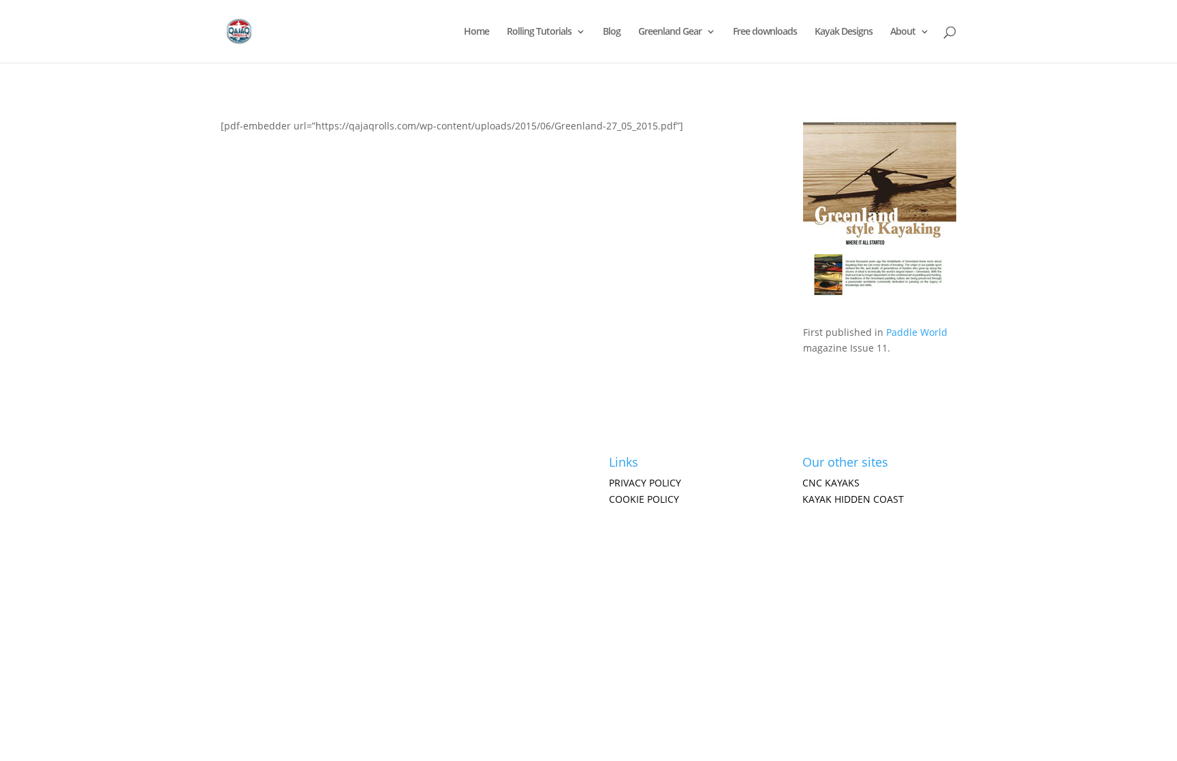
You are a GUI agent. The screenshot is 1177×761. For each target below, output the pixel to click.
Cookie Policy (644, 499)
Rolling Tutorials (539, 32)
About (902, 32)
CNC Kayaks (831, 482)
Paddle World (916, 332)
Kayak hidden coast (853, 499)
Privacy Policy (645, 482)
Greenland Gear (670, 32)
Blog (612, 32)
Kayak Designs (844, 32)
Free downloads (765, 32)
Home (476, 32)
